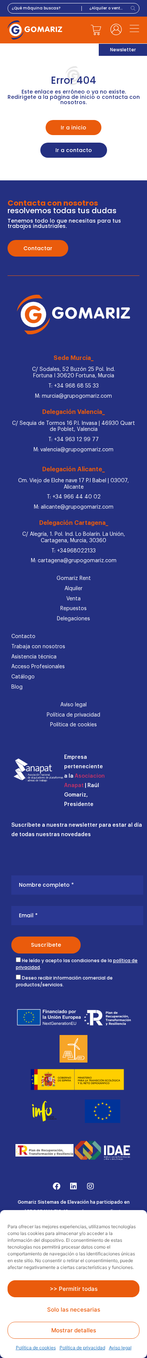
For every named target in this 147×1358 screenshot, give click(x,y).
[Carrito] (96, 29)
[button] (134, 29)
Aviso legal (120, 1347)
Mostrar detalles (73, 1330)
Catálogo (23, 677)
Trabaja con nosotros (38, 646)
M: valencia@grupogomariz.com (73, 449)
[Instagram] (90, 1186)
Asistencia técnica (34, 657)
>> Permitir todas (74, 1288)
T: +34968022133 (73, 551)
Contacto (23, 636)
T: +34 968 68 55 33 (73, 386)
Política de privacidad (82, 1347)
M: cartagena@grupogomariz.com (73, 560)
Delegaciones (73, 618)
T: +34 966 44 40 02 (74, 497)
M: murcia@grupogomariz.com (73, 396)
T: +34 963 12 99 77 (73, 439)
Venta (73, 598)
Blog (17, 687)
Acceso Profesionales (38, 666)
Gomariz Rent (74, 578)
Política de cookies (36, 1347)
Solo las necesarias (73, 1309)
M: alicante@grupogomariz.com (73, 507)
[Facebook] (56, 1186)
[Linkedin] (73, 1186)
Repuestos (73, 608)
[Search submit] (134, 8)
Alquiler (73, 588)
